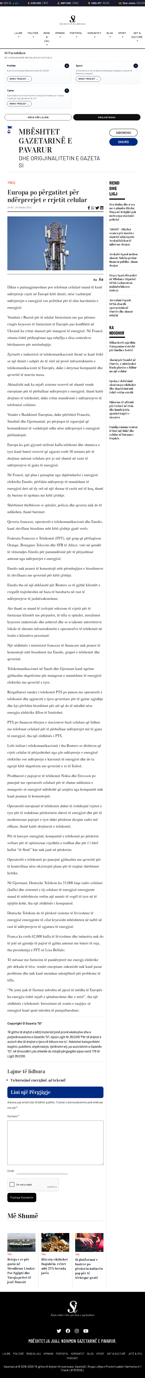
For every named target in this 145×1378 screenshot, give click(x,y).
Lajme (18, 32)
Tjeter (10, 90)
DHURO (123, 142)
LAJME (6, 1353)
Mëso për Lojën (38, 117)
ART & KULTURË (116, 1353)
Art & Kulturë (137, 34)
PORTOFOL (62, 1353)
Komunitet (94, 32)
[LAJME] (18, 36)
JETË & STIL (135, 1353)
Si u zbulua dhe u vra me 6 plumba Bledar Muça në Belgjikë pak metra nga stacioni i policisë (122, 212)
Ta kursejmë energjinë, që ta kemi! (38, 1080)
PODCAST (72, 1358)
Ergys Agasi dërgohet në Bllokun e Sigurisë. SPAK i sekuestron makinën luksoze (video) (123, 283)
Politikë (33, 32)
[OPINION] (60, 36)
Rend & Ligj (47, 36)
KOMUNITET (78, 1353)
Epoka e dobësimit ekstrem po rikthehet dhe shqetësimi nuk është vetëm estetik (122, 386)
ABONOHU (123, 132)
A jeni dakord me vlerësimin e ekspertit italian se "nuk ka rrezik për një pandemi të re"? (35, 97)
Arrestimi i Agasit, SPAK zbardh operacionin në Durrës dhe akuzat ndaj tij (121, 307)
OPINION (48, 1353)
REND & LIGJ (33, 1353)
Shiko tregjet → (19, 78)
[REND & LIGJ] (46, 44)
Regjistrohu (107, 117)
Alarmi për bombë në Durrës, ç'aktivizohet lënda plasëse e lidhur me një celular (123, 365)
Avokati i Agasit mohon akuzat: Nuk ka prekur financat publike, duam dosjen (123, 259)
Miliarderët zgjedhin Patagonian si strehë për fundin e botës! (122, 346)
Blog (110, 32)
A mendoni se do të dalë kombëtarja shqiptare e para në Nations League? (104, 72)
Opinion (60, 32)
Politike (11, 65)
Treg (11, 183)
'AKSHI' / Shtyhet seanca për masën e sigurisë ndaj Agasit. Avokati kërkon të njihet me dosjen (122, 237)
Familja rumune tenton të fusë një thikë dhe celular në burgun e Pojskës (123, 432)
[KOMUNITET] (94, 36)
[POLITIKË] (33, 36)
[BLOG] (110, 36)
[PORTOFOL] (76, 36)
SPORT (100, 1353)
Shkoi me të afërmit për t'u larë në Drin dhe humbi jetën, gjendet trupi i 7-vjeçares (121, 409)
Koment (13, 1116)
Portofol (76, 32)
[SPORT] (122, 36)
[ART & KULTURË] (137, 40)
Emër (10, 1171)
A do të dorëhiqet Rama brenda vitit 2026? (28, 70)
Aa (95, 279)
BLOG (90, 1353)
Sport (122, 32)
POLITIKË (18, 1353)
